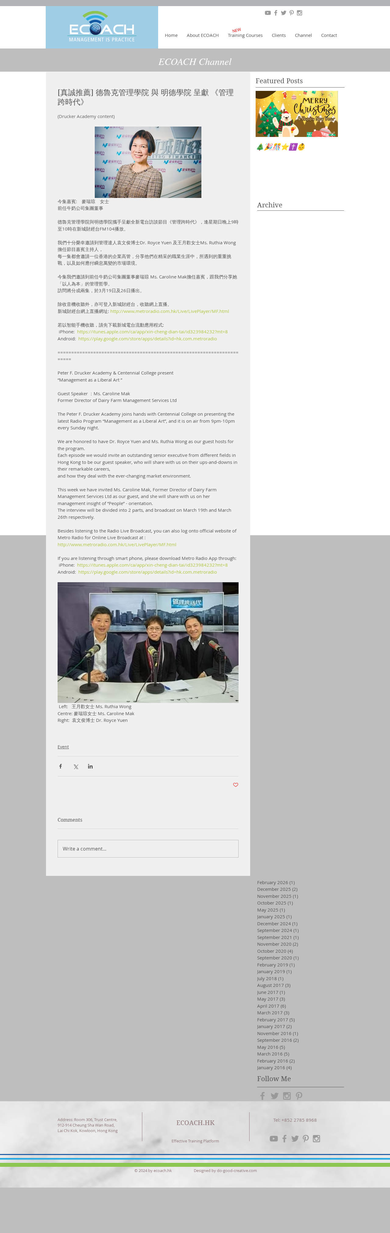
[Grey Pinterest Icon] (291, 12)
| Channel (225, 69)
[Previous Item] (265, 114)
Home (141, 69)
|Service (205, 69)
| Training (185, 69)
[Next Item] (328, 114)
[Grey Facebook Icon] (275, 12)
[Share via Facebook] (60, 766)
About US (163, 69)
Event (63, 747)
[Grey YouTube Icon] (267, 12)
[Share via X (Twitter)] (75, 766)
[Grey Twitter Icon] (283, 12)
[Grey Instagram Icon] (299, 12)
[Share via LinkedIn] (90, 766)
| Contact (247, 69)
